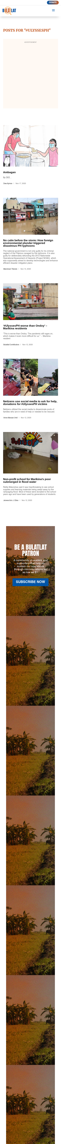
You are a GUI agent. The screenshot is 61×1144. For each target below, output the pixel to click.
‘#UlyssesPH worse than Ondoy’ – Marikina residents (30, 315)
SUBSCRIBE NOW (30, 582)
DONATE (53, 2)
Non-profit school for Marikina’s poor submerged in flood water (30, 467)
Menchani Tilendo (10, 269)
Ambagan (30, 155)
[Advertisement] (30, 75)
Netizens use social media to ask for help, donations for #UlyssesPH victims (30, 389)
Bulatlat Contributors (11, 345)
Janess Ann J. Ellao (10, 500)
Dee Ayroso (7, 183)
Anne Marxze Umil (10, 418)
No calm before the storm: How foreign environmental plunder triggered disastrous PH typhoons (30, 234)
